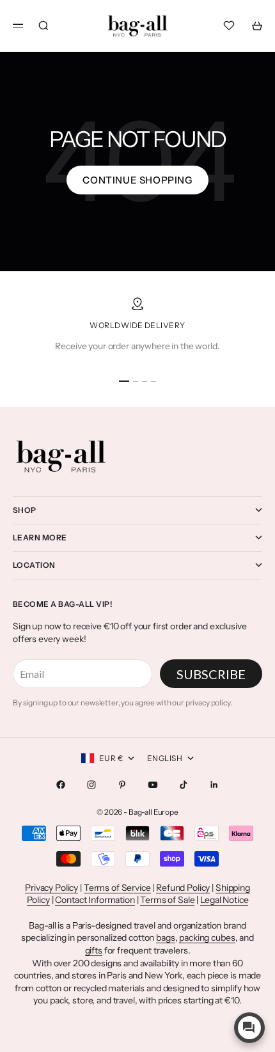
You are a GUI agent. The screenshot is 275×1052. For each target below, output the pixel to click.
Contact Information (94, 900)
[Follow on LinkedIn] (214, 785)
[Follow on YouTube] (153, 785)
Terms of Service (117, 887)
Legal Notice (224, 900)
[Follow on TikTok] (183, 785)
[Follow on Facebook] (61, 785)
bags (165, 937)
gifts (93, 950)
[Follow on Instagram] (91, 785)
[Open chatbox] (249, 1027)
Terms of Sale (167, 900)
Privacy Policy (51, 887)
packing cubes (207, 937)
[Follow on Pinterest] (122, 785)
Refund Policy (183, 887)
